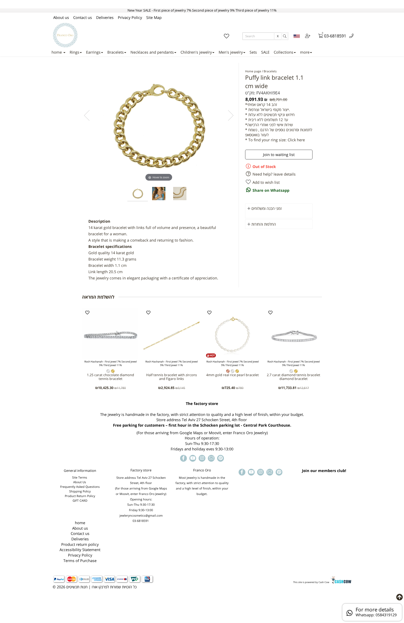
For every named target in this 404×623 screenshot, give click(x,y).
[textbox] (202, 426)
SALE (265, 52)
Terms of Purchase (80, 560)
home (57, 52)
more (305, 52)
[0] (318, 36)
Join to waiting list (279, 154)
